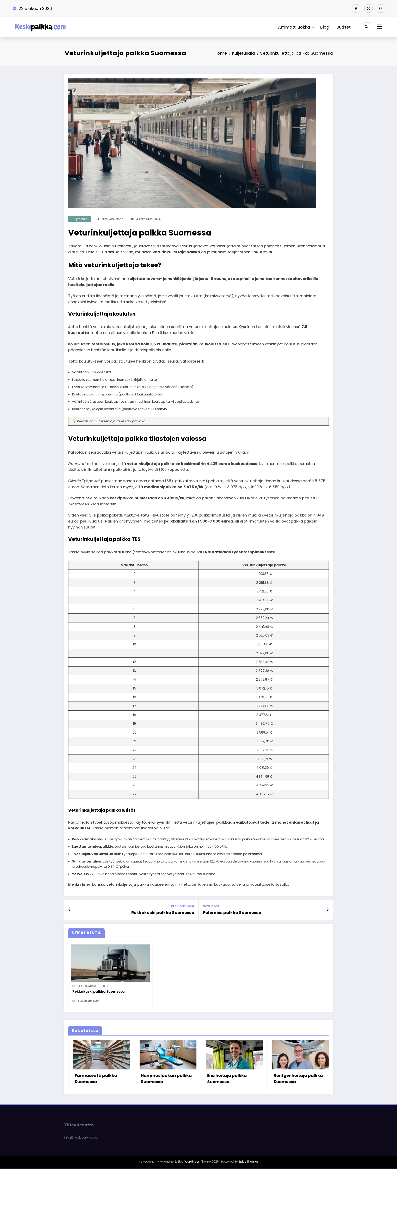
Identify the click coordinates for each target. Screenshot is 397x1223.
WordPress (192, 1189)
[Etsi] (366, 26)
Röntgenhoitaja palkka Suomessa (162, 1079)
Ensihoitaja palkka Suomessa (91, 1079)
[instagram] (381, 8)
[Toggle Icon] (379, 27)
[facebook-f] (356, 8)
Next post (211, 906)
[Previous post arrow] (69, 910)
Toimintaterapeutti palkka (291, 1106)
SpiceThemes (248, 1189)
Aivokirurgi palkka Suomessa (224, 1079)
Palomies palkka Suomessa (232, 912)
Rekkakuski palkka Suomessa (162, 912)
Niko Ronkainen (112, 219)
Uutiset (343, 27)
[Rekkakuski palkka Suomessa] (110, 962)
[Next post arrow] (327, 910)
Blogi (325, 27)
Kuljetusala (79, 219)
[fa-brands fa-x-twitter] (368, 8)
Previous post (182, 906)
